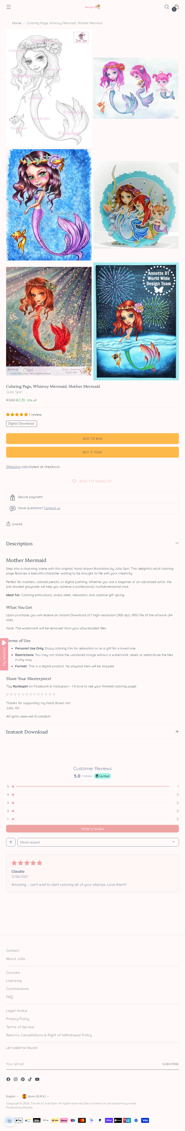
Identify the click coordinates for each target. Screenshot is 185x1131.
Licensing (14, 980)
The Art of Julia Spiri (44, 1103)
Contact (12, 950)
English (10, 1096)
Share (17, 524)
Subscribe (170, 1064)
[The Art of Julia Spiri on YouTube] (37, 1080)
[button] (17, 414)
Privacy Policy (17, 1018)
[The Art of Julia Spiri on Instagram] (16, 1080)
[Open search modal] (166, 7)
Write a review (92, 828)
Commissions (17, 988)
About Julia (15, 958)
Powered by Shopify (19, 1107)
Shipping (13, 466)
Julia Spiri (14, 392)
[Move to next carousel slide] (175, 921)
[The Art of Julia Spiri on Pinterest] (23, 1080)
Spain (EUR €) (37, 1096)
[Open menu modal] (8, 7)
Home (16, 23)
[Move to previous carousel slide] (165, 921)
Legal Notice (16, 1010)
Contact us (52, 508)
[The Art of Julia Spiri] (92, 6)
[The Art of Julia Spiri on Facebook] (9, 1080)
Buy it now (92, 452)
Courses (13, 972)
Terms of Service (20, 1027)
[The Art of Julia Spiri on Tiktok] (30, 1080)
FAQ (9, 997)
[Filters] (11, 842)
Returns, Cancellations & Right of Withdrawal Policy (49, 1035)
